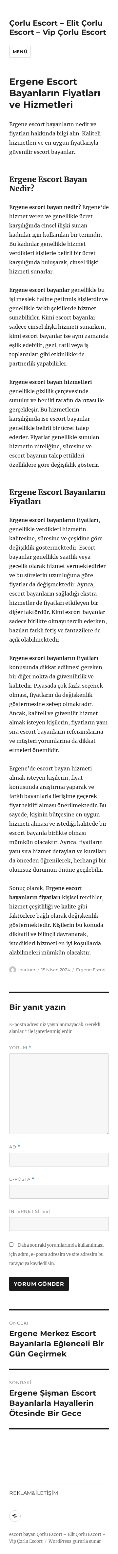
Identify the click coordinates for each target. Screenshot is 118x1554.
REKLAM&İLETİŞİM (33, 1493)
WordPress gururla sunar (75, 1541)
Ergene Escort (91, 969)
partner (27, 969)
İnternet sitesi (29, 1211)
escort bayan (22, 1534)
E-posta (22, 1179)
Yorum (20, 1047)
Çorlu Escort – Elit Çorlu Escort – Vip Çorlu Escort (57, 27)
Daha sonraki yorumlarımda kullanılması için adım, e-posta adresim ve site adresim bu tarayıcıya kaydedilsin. (56, 1254)
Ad (15, 1147)
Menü (20, 51)
